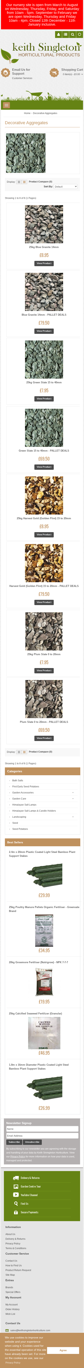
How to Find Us (13, 1265)
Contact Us (11, 1260)
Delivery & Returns (30, 1178)
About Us (10, 1234)
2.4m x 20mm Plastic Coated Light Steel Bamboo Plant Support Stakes (42, 854)
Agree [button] (63, 1350)
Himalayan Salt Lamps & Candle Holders (34, 810)
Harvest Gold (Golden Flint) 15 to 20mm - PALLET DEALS (44, 586)
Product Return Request (18, 1270)
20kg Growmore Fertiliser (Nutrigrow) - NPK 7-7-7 (38, 962)
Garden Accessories (23, 792)
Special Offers (12, 1292)
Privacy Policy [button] (12, 1362)
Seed (15, 823)
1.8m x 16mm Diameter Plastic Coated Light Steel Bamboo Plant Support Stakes (39, 1066)
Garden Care (19, 798)
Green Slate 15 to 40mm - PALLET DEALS (44, 450)
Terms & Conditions (15, 1248)
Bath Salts (17, 780)
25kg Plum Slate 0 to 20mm (44, 654)
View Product (44, 263)
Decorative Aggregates (45, 113)
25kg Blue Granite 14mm (44, 247)
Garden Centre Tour (31, 1186)
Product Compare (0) (40, 181)
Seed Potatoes (20, 829)
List (19, 182)
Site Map (10, 1275)
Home (27, 113)
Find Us (24, 1203)
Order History (12, 1309)
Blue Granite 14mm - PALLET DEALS (44, 314)
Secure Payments (29, 1212)
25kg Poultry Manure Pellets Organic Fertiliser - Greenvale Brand (44, 909)
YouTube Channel (29, 1195)
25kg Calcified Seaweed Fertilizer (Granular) (35, 1013)
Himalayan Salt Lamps (24, 804)
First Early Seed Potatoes (25, 786)
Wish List (10, 1314)
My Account (11, 1304)
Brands (9, 1287)
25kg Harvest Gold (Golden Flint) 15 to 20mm (44, 518)
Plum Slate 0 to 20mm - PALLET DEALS (44, 721)
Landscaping (19, 817)
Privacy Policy (17, 1156)
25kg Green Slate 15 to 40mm (44, 382)
